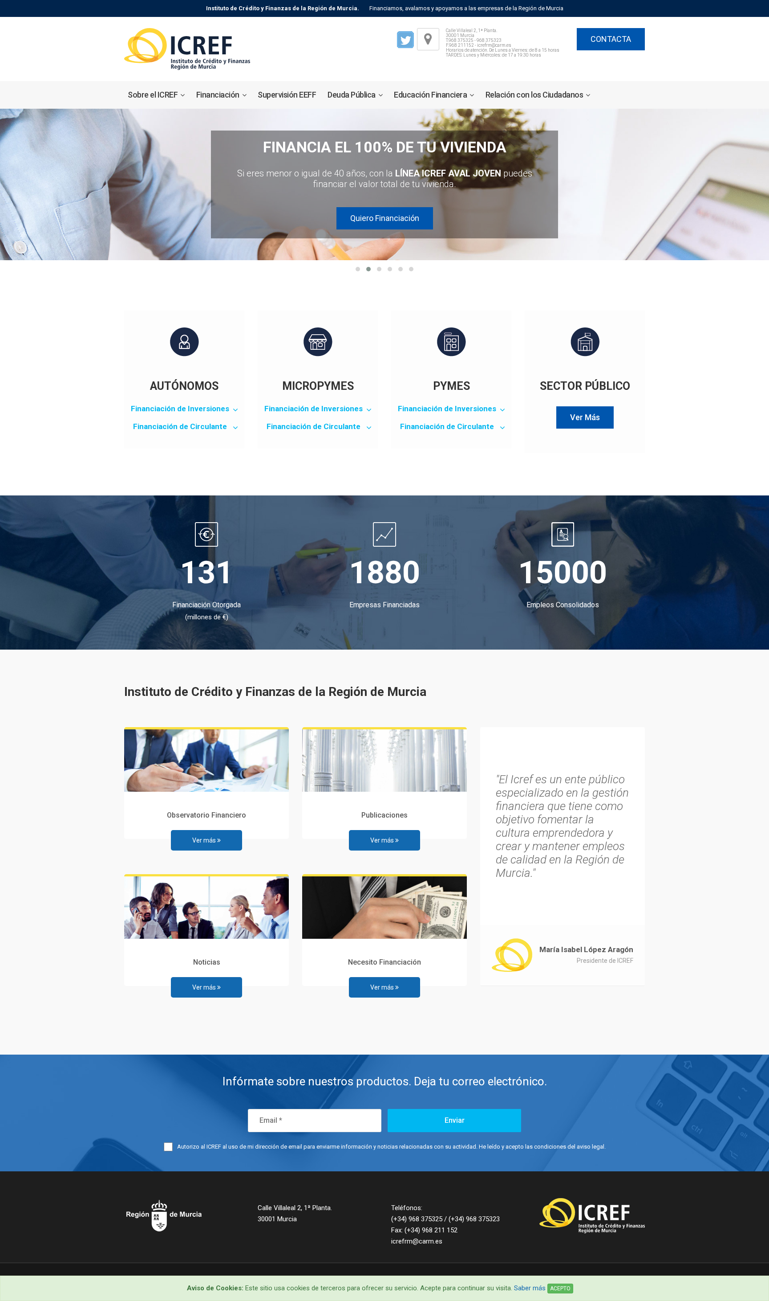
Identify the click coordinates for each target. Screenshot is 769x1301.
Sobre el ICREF (153, 94)
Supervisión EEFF (287, 94)
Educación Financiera (430, 94)
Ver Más (585, 417)
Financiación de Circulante (180, 426)
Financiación (217, 94)
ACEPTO (560, 1288)
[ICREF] (585, 1215)
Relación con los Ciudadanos (534, 94)
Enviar (455, 1120)
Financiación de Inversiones (180, 408)
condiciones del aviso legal (569, 1146)
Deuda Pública (352, 94)
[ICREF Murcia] (187, 49)
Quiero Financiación (384, 218)
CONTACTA (611, 39)
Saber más (530, 1288)
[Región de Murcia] (184, 1215)
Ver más (204, 840)
